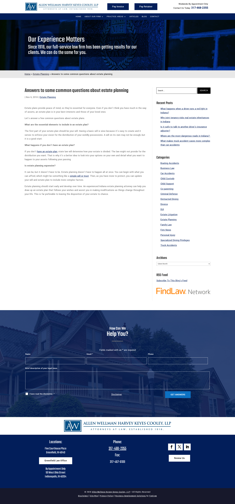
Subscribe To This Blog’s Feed (171, 280)
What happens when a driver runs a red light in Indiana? (183, 110)
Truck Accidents (168, 245)
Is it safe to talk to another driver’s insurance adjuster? (183, 128)
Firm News (165, 229)
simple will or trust (79, 176)
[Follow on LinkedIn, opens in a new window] (187, 447)
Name (27, 354)
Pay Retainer (145, 6)
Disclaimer (116, 394)
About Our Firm (92, 17)
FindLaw (153, 496)
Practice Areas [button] (115, 17)
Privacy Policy (107, 496)
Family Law (166, 224)
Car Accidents (167, 173)
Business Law (167, 168)
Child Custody (167, 178)
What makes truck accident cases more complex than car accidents (185, 142)
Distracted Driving (169, 199)
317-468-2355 (199, 8)
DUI (162, 209)
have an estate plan (47, 151)
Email (90, 354)
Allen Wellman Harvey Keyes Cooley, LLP (111, 492)
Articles (134, 17)
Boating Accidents (169, 163)
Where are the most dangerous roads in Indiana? (185, 135)
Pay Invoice (118, 6)
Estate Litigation (168, 214)
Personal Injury (167, 235)
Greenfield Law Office (55, 460)
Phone (151, 354)
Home (78, 17)
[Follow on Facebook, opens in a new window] (171, 447)
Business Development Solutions (130, 496)
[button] (232, 484)
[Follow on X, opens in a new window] (179, 447)
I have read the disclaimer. (41, 394)
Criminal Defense (169, 193)
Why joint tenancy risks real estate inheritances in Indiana (184, 119)
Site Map (94, 496)
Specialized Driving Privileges (175, 240)
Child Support (167, 183)
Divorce (164, 204)
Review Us (179, 458)
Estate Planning (48, 97)
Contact (154, 17)
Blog (144, 17)
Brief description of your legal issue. (41, 368)
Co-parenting (166, 188)
